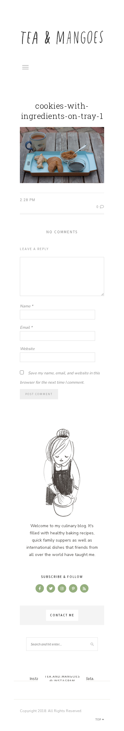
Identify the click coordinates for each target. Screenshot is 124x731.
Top (98, 719)
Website (27, 349)
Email (26, 327)
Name (26, 306)
